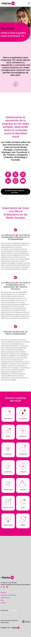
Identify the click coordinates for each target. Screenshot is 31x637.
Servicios (3, 592)
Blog (2, 600)
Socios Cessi (4, 610)
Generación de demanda (8, 595)
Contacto (3, 603)
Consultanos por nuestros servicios (14, 191)
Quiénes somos (5, 597)
